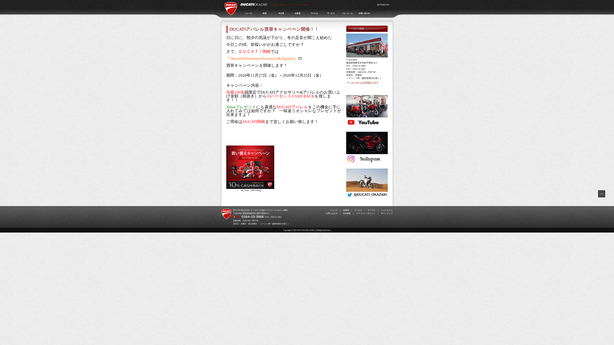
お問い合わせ (331, 213)
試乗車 (346, 210)
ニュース (334, 210)
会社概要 (347, 213)
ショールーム (387, 210)
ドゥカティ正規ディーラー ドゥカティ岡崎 (288, 5)
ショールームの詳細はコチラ (363, 82)
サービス (371, 210)
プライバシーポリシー (365, 213)
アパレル (358, 210)
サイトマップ (387, 213)
